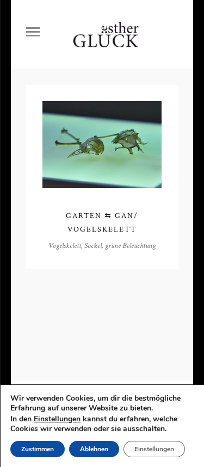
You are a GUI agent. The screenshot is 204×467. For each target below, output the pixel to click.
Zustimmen (37, 449)
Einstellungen (57, 419)
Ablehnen (94, 449)
